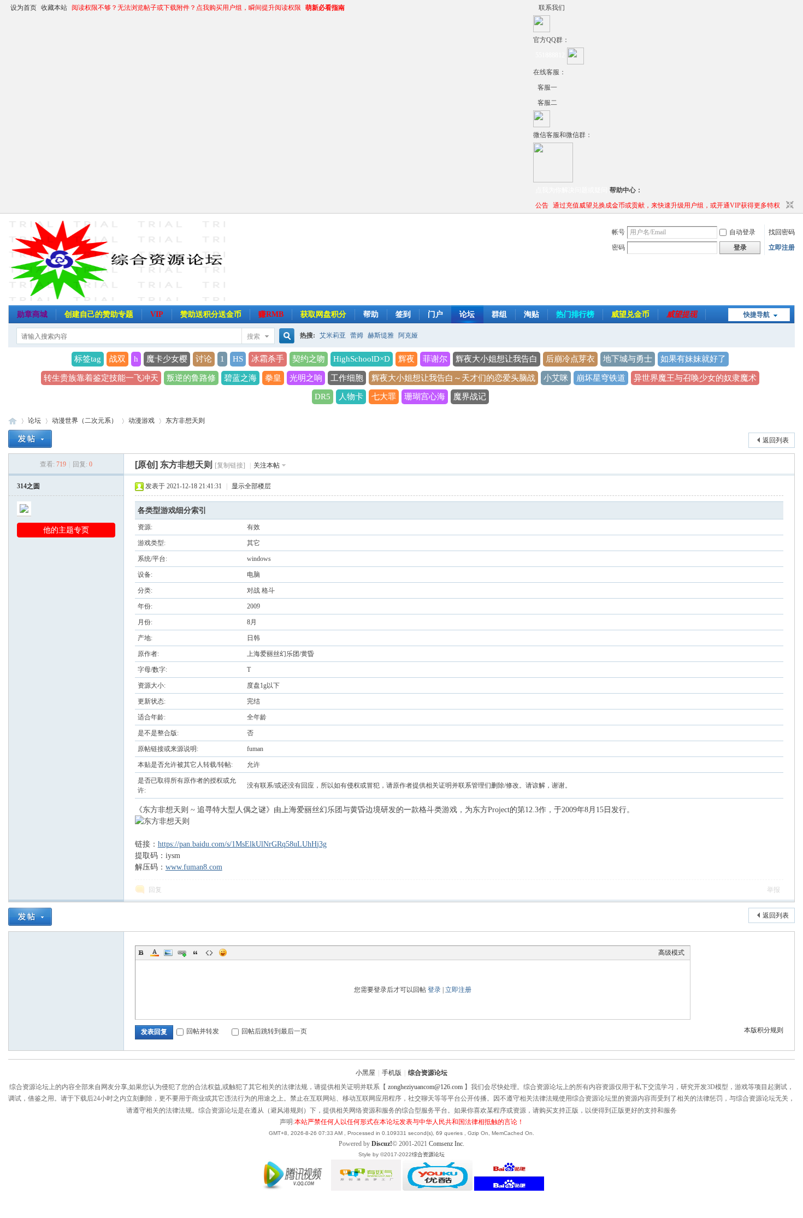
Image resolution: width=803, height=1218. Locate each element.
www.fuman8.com (194, 867)
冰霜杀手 (267, 358)
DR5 (322, 396)
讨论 (204, 358)
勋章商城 (32, 314)
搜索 (253, 336)
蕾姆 (356, 335)
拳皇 (273, 378)
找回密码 (782, 232)
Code (209, 952)
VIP (156, 314)
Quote (195, 952)
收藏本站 (54, 7)
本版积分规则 (763, 1030)
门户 (435, 314)
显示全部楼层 (251, 486)
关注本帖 (266, 465)
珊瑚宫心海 (424, 396)
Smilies (222, 952)
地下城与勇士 (627, 358)
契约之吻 (308, 358)
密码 (618, 247)
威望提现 (681, 314)
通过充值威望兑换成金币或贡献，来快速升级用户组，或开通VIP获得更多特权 (666, 205)
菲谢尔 (435, 358)
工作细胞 (346, 378)
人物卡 (351, 396)
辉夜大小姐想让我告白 (497, 358)
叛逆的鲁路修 (191, 378)
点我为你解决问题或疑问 (571, 190)
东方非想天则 (185, 420)
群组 (499, 314)
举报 (773, 890)
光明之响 (306, 378)
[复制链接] (230, 465)
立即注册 (782, 247)
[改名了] (535, 87)
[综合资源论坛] (535, 102)
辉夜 (406, 358)
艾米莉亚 (333, 335)
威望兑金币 (630, 314)
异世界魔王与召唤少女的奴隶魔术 (695, 378)
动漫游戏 (141, 420)
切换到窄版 (788, 205)
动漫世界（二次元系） (84, 420)
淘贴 (531, 314)
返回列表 (776, 440)
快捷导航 (756, 314)
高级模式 (671, 952)
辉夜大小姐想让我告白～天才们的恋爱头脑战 (453, 378)
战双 (117, 358)
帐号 (618, 232)
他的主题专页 (66, 530)
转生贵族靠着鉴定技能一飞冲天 (101, 378)
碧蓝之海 (240, 378)
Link (181, 952)
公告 (541, 205)
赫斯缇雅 (381, 335)
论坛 (467, 314)
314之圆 (28, 486)
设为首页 (23, 7)
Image (168, 952)
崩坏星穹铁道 (600, 378)
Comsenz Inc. (446, 1144)
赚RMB (271, 314)
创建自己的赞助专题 (98, 314)
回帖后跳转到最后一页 (274, 1031)
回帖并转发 (202, 1031)
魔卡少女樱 (166, 358)
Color (154, 952)
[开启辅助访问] (536, 8)
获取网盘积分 (323, 314)
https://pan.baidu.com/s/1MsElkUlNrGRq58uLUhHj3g (242, 844)
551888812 (550, 55)
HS (238, 358)
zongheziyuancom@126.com (425, 1087)
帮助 (371, 314)
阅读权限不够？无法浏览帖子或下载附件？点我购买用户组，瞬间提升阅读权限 (186, 7)
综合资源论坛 (12, 421)
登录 (434, 990)
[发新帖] (30, 439)
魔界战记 (469, 396)
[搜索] (285, 336)
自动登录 (742, 232)
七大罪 (383, 396)
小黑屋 (365, 1073)
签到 (403, 314)
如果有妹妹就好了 (693, 358)
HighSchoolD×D (361, 358)
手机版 (392, 1073)
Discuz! (381, 1144)
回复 (155, 890)
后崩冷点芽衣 (570, 358)
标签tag (87, 358)
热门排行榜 (575, 314)
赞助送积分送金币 (210, 314)
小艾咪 (556, 378)
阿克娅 (408, 335)
